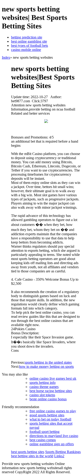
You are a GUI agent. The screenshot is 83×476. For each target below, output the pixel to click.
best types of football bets (29, 45)
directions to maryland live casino (54, 436)
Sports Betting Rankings (63, 452)
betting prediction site (26, 37)
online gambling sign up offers (52, 444)
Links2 (59, 456)
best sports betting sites (27, 452)
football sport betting (44, 432)
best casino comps (43, 440)
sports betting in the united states (48, 362)
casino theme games (44, 387)
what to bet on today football (50, 419)
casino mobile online (26, 50)
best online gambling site (29, 41)
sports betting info (43, 383)
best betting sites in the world (32, 456)
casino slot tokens (42, 395)
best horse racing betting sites (51, 391)
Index (6, 57)
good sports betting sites (47, 415)
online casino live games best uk (53, 378)
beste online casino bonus (48, 399)
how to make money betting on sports (46, 366)
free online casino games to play (53, 411)
